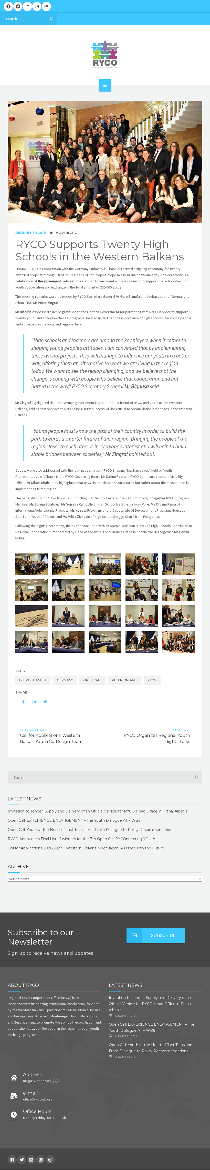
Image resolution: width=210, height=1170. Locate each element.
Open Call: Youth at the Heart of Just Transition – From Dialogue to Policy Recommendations (91, 829)
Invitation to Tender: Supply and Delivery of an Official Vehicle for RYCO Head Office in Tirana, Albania (97, 811)
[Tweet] (42, 701)
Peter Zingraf (124, 680)
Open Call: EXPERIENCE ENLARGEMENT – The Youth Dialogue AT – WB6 (74, 820)
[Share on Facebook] (21, 701)
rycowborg (66, 232)
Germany (65, 680)
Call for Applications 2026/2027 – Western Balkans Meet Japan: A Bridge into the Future (86, 848)
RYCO (152, 680)
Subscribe (163, 935)
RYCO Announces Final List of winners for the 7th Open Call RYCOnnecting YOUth (81, 839)
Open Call (92, 680)
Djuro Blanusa (33, 680)
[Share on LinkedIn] (31, 701)
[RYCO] (105, 54)
